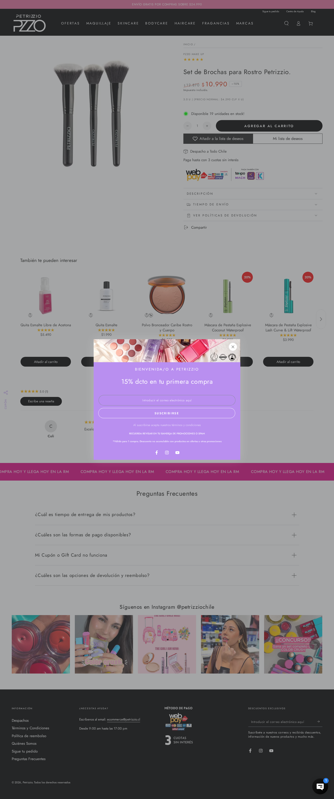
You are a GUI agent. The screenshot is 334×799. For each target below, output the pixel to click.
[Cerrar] (233, 347)
